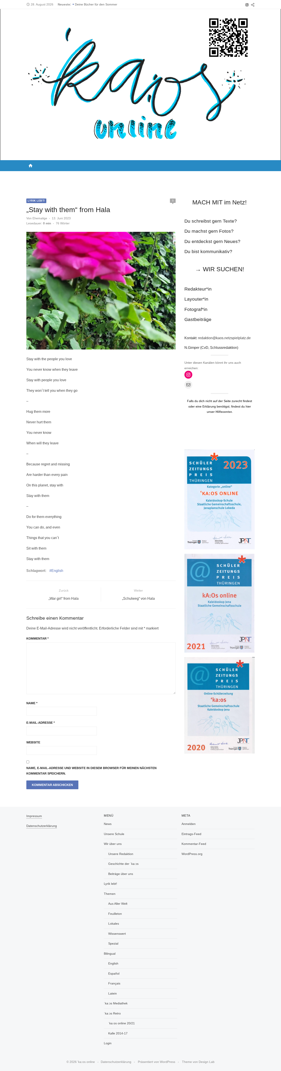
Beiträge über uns (120, 874)
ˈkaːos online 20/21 (121, 1023)
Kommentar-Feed (194, 844)
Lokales (113, 923)
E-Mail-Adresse (40, 722)
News (33, 175)
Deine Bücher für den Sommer (96, 4)
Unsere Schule (56, 175)
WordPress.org (192, 854)
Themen (135, 175)
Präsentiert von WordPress (156, 1062)
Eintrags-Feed (191, 834)
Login (246, 175)
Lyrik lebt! (114, 175)
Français (114, 983)
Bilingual (159, 175)
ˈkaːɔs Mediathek (190, 175)
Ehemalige (39, 218)
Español (113, 973)
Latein (112, 993)
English (57, 571)
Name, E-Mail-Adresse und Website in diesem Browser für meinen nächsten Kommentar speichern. (91, 770)
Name (31, 703)
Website (33, 742)
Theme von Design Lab (198, 1062)
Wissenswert (117, 933)
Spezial (113, 943)
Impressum (34, 816)
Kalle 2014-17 (118, 1033)
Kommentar (37, 638)
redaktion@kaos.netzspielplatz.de (224, 338)
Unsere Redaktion (120, 854)
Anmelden (189, 824)
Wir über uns (85, 175)
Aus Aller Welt (117, 903)
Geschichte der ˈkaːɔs (123, 863)
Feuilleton (115, 913)
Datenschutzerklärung (41, 826)
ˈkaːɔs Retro (222, 175)
